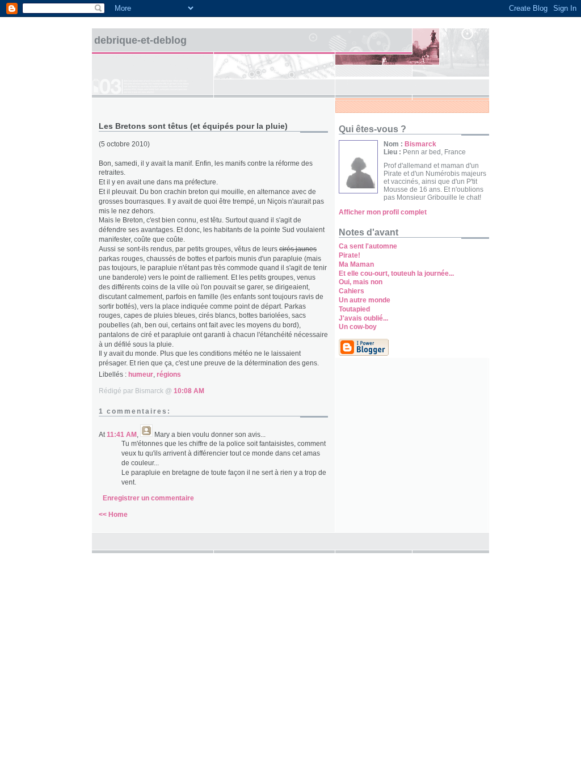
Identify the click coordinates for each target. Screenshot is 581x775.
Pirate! (349, 255)
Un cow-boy (358, 327)
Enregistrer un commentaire (148, 498)
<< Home (113, 515)
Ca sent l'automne (368, 246)
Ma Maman (356, 264)
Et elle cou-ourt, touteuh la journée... (396, 273)
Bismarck (420, 144)
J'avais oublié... (363, 318)
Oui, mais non (360, 282)
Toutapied (354, 309)
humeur (140, 374)
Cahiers (351, 291)
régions (169, 374)
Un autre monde (364, 300)
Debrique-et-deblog (140, 40)
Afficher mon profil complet (383, 212)
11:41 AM (122, 435)
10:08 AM (189, 391)
